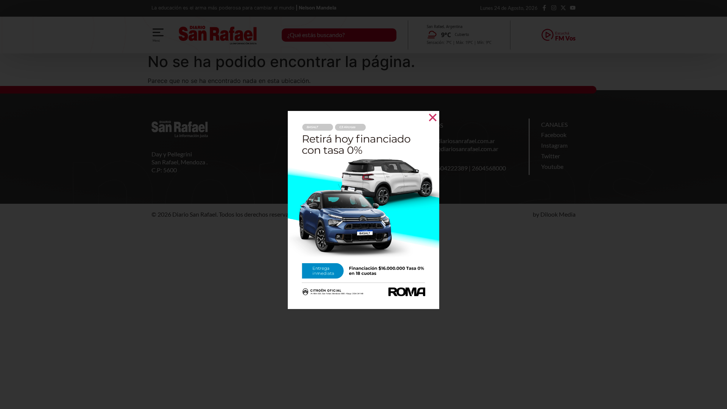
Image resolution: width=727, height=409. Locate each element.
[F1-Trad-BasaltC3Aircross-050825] (363, 307)
